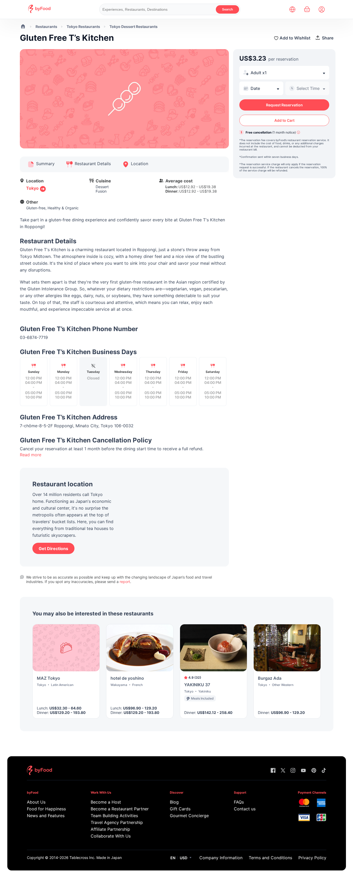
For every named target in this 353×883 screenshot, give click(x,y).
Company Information (220, 857)
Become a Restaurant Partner (119, 808)
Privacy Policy (312, 857)
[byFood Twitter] (283, 771)
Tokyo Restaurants (83, 26)
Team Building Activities (114, 815)
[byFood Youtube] (303, 770)
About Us (36, 802)
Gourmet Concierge (189, 815)
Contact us (245, 808)
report (125, 581)
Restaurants (46, 26)
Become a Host (106, 802)
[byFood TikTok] (323, 771)
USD (183, 858)
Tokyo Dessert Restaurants (133, 26)
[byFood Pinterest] (314, 770)
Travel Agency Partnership (117, 822)
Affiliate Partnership (110, 829)
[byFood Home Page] (39, 11)
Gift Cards (180, 808)
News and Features (46, 815)
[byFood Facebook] (273, 770)
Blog (174, 802)
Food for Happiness (46, 808)
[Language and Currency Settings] (292, 9)
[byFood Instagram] (293, 770)
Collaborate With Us (111, 836)
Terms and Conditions (270, 857)
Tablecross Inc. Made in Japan (96, 857)
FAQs (239, 802)
